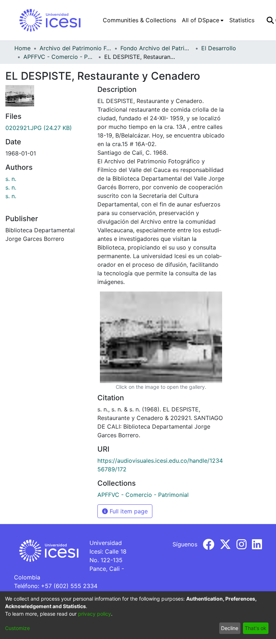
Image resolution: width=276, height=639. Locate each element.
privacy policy (94, 614)
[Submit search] (270, 20)
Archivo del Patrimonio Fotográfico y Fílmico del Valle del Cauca (75, 48)
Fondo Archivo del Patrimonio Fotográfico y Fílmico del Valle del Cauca (156, 48)
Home (22, 48)
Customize (17, 628)
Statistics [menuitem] (241, 20)
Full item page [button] (128, 511)
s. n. (10, 178)
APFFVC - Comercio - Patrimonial (59, 56)
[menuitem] (203, 20)
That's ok (255, 628)
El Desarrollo (218, 48)
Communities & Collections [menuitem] (139, 20)
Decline (229, 628)
